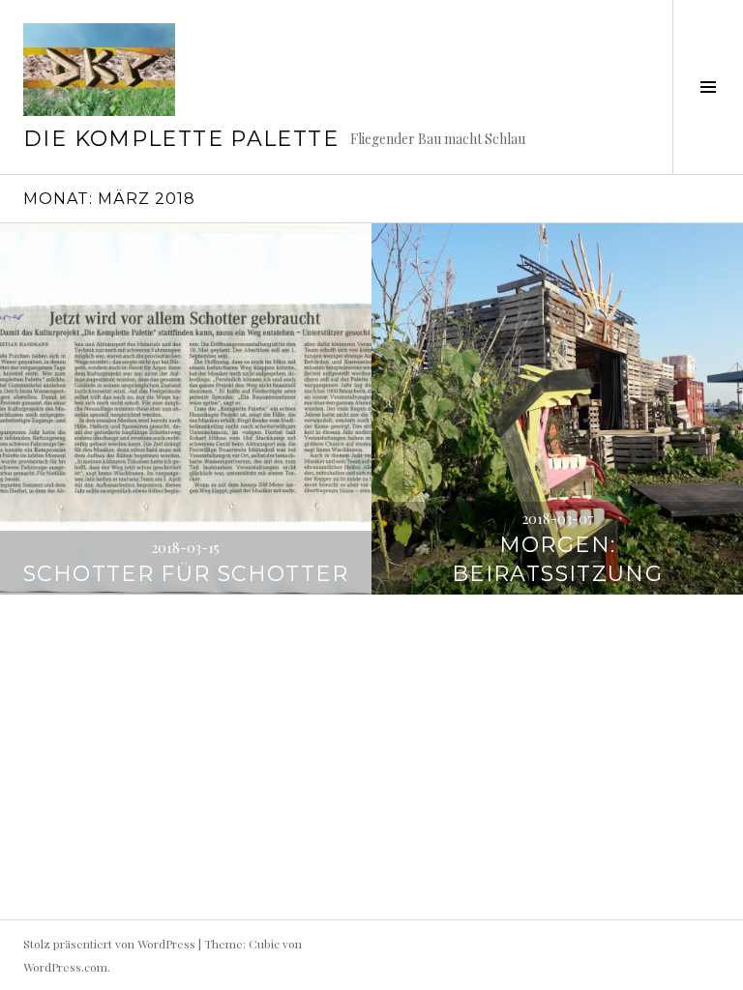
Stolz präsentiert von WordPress (109, 943)
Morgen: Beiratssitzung (557, 559)
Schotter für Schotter (185, 574)
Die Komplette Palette (181, 139)
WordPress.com (65, 967)
